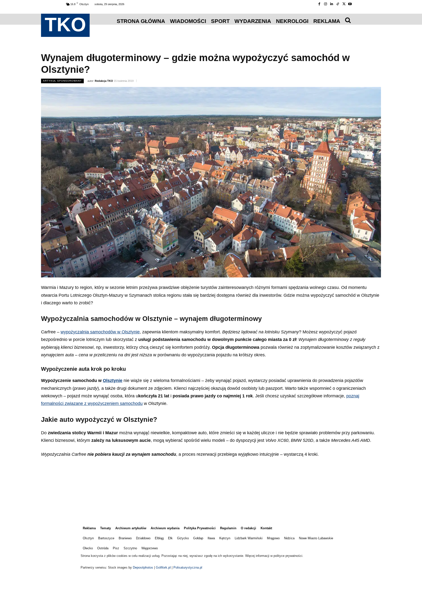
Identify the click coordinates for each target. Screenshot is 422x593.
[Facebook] (319, 4)
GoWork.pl (163, 567)
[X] (344, 4)
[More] (227, 489)
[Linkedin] (331, 4)
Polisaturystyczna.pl (187, 567)
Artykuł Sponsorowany (62, 80)
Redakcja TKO (104, 80)
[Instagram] (325, 4)
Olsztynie (112, 380)
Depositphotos (143, 567)
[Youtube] (350, 4)
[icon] (348, 20)
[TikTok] (338, 4)
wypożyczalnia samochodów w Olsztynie (100, 331)
